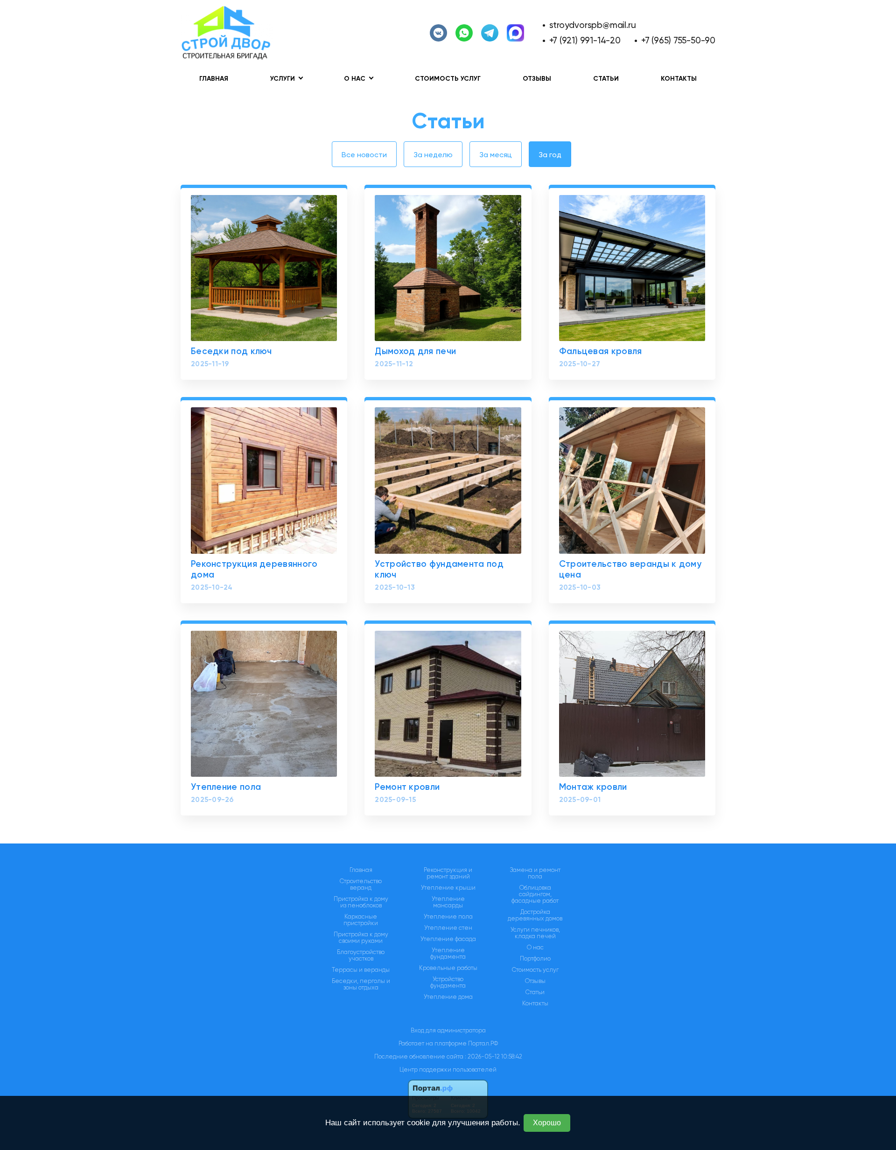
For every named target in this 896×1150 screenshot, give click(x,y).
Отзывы (537, 79)
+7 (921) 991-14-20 (585, 40)
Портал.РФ (483, 1043)
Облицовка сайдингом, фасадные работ (535, 894)
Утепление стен (448, 928)
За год (550, 154)
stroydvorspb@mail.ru (592, 25)
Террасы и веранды (361, 970)
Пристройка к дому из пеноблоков (361, 902)
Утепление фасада (448, 939)
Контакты (679, 79)
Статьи (606, 79)
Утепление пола (448, 916)
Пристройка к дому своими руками (361, 937)
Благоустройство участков (361, 955)
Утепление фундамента (448, 953)
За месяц (495, 154)
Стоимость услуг (448, 79)
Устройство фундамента (448, 982)
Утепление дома (448, 997)
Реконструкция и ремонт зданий (448, 873)
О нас (535, 947)
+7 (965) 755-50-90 (678, 40)
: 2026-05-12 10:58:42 (493, 1056)
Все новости (364, 154)
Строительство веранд (361, 884)
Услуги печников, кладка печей (535, 933)
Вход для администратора (448, 1030)
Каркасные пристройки (360, 920)
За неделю (433, 154)
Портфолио (535, 958)
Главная (213, 79)
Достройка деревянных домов (535, 915)
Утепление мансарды (448, 902)
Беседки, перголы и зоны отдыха (361, 984)
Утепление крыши (448, 888)
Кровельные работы (448, 968)
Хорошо (547, 1123)
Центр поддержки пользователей (448, 1069)
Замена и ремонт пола (535, 873)
